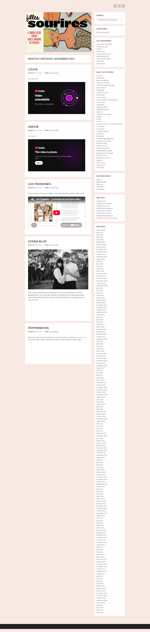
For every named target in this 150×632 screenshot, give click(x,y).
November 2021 (101, 361)
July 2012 (99, 547)
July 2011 (99, 576)
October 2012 (101, 540)
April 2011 (100, 583)
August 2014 (100, 487)
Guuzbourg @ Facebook (104, 208)
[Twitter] (115, 6)
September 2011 (101, 571)
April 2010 (100, 612)
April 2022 (100, 349)
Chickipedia (100, 90)
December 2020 (101, 387)
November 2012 (101, 537)
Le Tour (99, 121)
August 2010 (100, 603)
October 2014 (101, 482)
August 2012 (100, 545)
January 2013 (101, 533)
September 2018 (101, 419)
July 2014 (99, 489)
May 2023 (99, 322)
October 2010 (101, 598)
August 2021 (100, 368)
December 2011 (101, 564)
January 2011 (101, 591)
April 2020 (100, 402)
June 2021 (99, 373)
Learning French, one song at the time (109, 124)
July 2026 (99, 232)
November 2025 (101, 252)
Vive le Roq (100, 167)
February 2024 (101, 300)
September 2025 (101, 257)
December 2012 (101, 535)
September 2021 (101, 366)
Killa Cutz (99, 184)
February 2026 (101, 244)
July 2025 (99, 261)
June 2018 (99, 426)
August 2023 (100, 315)
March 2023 (100, 327)
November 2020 (101, 390)
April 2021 (100, 378)
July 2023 (99, 317)
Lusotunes (99, 134)
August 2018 (100, 421)
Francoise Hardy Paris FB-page (106, 100)
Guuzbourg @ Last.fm (103, 211)
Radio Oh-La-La (101, 146)
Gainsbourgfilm (101, 107)
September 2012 (101, 542)
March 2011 (100, 586)
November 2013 (101, 508)
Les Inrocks (100, 129)
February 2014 (101, 501)
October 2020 (101, 392)
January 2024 (101, 303)
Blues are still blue (102, 80)
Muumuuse (100, 136)
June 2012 (99, 550)
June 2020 (99, 399)
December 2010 (101, 593)
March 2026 (100, 242)
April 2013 (100, 525)
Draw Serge (100, 95)
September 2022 (101, 339)
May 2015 (99, 465)
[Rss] (123, 6)
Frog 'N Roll (100, 102)
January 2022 (101, 356)
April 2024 (100, 295)
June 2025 (99, 264)
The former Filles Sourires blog (106, 218)
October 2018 (101, 416)
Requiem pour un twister (104, 153)
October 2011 (101, 569)
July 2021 (99, 370)
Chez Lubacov (101, 88)
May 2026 (99, 237)
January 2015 (101, 475)
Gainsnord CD (101, 201)
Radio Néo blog (101, 143)
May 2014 (99, 494)
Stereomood (100, 189)
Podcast (99, 51)
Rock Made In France (103, 158)
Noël (97, 49)
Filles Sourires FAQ (102, 32)
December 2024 (101, 278)
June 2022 (99, 344)
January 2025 (101, 276)
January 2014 (101, 504)
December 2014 (101, 477)
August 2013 (100, 516)
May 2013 (99, 523)
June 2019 (99, 407)
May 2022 (99, 346)
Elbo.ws (99, 179)
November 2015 (101, 450)
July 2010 (99, 605)
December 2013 (101, 506)
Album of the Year (102, 44)
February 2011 (101, 588)
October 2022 (101, 336)
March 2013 (100, 528)
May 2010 (99, 610)
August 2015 (100, 458)
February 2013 (101, 530)
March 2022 (100, 351)
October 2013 (101, 511)
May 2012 (99, 552)
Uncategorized (54, 73)
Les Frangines (39, 184)
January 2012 (101, 562)
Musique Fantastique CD (104, 216)
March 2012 (100, 557)
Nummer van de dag (103, 141)
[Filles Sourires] (58, 32)
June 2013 (99, 521)
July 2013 (99, 518)
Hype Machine (101, 182)
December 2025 (101, 249)
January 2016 (101, 445)
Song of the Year (102, 54)
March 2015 (100, 470)
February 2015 (101, 472)
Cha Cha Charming (102, 83)
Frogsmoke (100, 105)
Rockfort (99, 160)
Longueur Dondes (102, 131)
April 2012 (100, 554)
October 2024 (101, 283)
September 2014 (101, 484)
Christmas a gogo (102, 92)
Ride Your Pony (101, 155)
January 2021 (101, 385)
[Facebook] (119, 6)
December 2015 (101, 448)
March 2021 (100, 380)
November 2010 (101, 595)
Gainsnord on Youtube (104, 203)
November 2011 (101, 566)
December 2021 (101, 358)
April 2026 (100, 240)
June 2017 (99, 428)
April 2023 (100, 324)
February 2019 (101, 412)
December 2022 (101, 334)
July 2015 (99, 460)
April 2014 (100, 496)
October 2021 (101, 363)
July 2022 (99, 341)
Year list (99, 64)
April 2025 (100, 269)
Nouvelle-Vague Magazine (105, 138)
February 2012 (101, 559)
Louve (33, 69)
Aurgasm (99, 76)
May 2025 (99, 266)
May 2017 (99, 431)
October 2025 (101, 254)
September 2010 (101, 600)
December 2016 (101, 436)
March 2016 (100, 441)
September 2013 (101, 513)
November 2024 (101, 281)
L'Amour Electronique (103, 114)
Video (98, 61)
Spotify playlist (101, 56)
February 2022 (101, 353)
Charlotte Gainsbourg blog (105, 85)
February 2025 (101, 273)
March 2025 (100, 271)
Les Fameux (100, 126)
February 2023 (101, 329)
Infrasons (99, 112)
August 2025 (100, 259)
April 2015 (100, 467)
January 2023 (101, 332)
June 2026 (99, 235)
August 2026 (100, 230)
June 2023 (99, 320)
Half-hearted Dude (102, 109)
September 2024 (101, 286)
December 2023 (101, 305)
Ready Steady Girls (102, 148)
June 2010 (99, 608)
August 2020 (100, 397)
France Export (101, 97)
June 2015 (99, 462)
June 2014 (99, 491)
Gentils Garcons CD (102, 206)
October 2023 (101, 310)
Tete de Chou (100, 163)
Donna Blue (37, 241)
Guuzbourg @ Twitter (103, 213)
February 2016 (101, 443)
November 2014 (101, 479)
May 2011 (99, 581)
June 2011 (99, 579)
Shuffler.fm (100, 187)
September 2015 (101, 455)
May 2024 (99, 293)
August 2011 (100, 574)
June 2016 (99, 438)
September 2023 (101, 312)
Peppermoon (38, 328)
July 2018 (99, 424)
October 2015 (101, 453)
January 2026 (101, 247)
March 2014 (100, 499)
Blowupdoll (100, 78)
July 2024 (99, 288)
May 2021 (99, 375)
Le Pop (98, 119)
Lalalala (99, 117)
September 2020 (101, 395)
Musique (99, 47)
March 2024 (100, 298)
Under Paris (100, 165)
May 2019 (99, 409)
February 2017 (101, 433)
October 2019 (101, 404)
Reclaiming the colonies (104, 151)
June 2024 (99, 290)
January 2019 (101, 414)
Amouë (33, 126)
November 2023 (101, 307)
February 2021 (101, 382)
